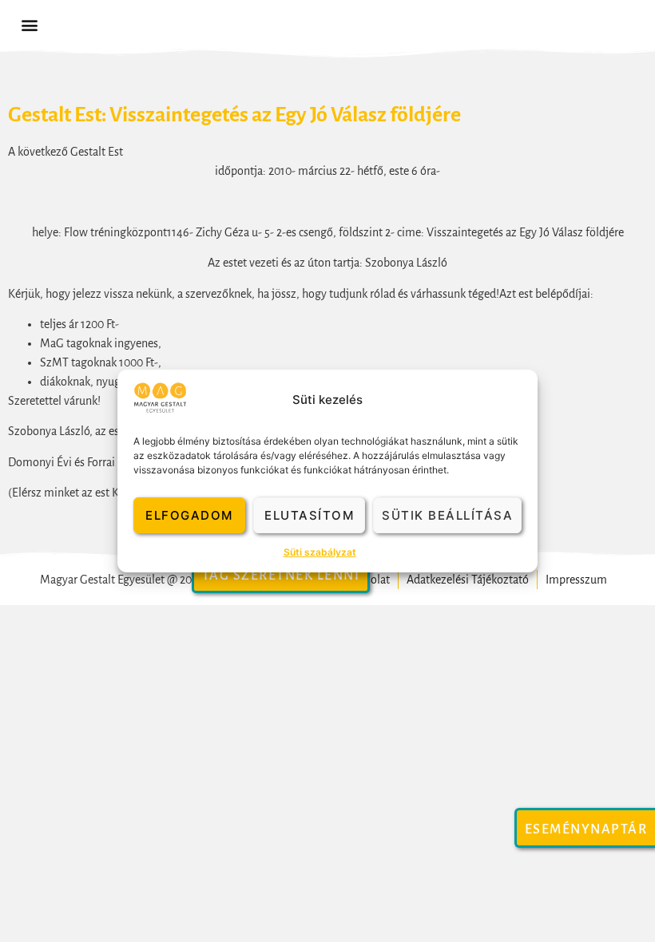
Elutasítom (309, 515)
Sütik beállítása (447, 515)
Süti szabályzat (320, 552)
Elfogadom (189, 515)
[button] (29, 25)
